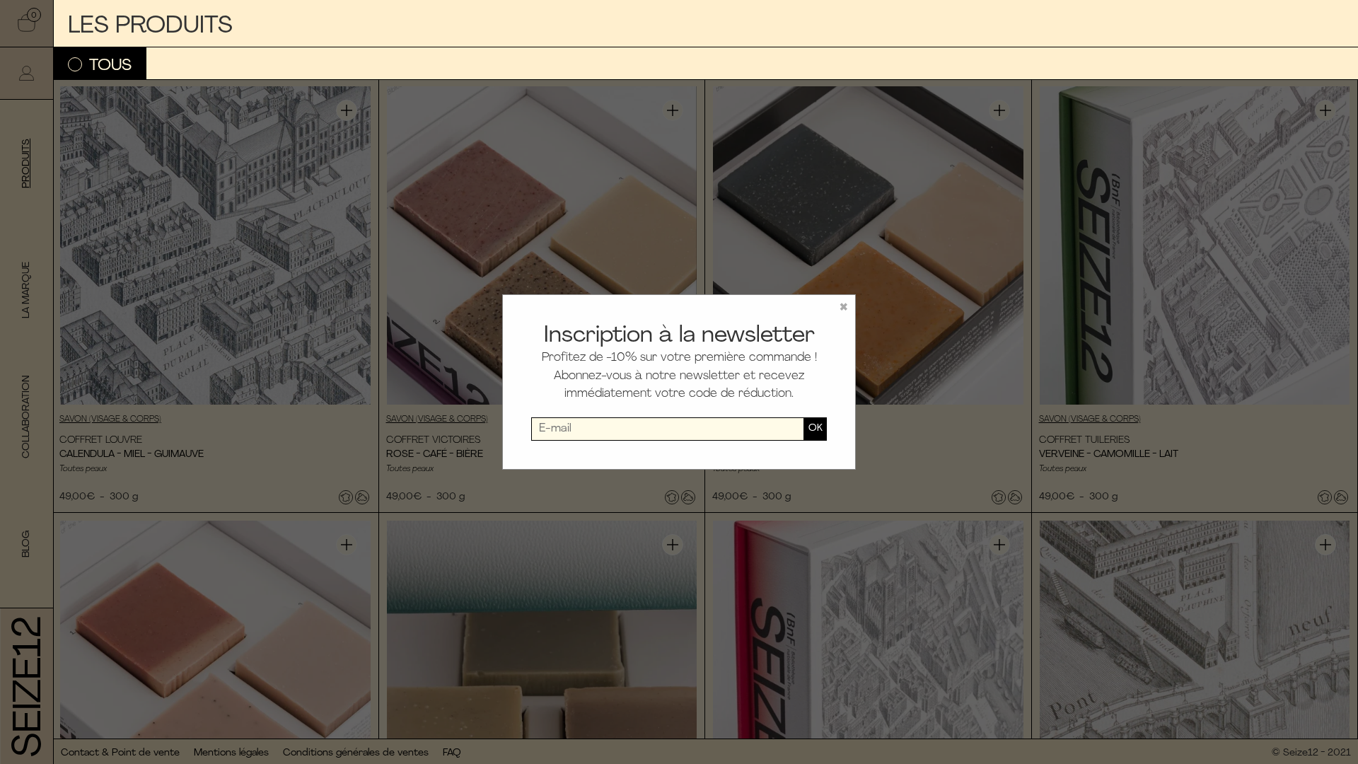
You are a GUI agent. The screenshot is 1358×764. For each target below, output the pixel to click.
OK (815, 428)
